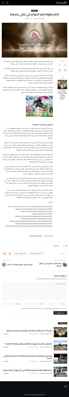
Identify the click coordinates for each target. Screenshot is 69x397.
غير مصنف (34, 11)
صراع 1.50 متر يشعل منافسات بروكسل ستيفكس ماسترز (62, 95)
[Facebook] (65, 65)
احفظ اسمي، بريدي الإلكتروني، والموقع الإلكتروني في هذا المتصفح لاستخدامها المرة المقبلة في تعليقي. (42, 308)
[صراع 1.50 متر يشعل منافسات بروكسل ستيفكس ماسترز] (62, 84)
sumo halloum (37, 19)
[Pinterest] (65, 70)
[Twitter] (59, 65)
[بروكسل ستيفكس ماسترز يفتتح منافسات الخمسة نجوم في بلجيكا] (60, 359)
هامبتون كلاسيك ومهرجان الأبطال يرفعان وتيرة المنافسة (28, 343)
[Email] (59, 70)
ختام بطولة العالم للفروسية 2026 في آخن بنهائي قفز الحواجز (27, 370)
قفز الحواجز (56, 246)
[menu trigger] (3, 2)
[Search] (7, 2)
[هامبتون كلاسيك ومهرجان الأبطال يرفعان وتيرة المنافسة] (60, 345)
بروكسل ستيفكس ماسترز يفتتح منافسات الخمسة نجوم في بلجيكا (27, 357)
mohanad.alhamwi (44, 334)
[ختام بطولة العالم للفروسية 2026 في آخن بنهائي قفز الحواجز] (60, 372)
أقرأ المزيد (5, 334)
